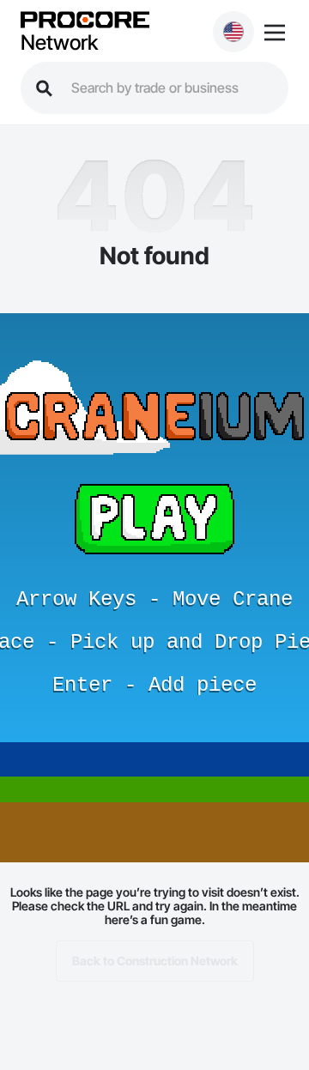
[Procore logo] (85, 21)
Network (59, 42)
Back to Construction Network (155, 960)
